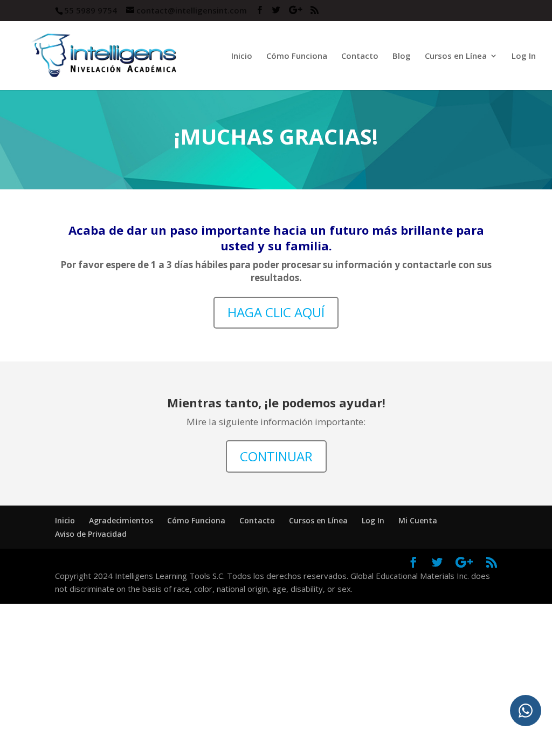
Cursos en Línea (318, 520)
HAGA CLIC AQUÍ (276, 312)
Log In (524, 56)
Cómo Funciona (296, 56)
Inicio (241, 56)
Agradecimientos (121, 520)
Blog (401, 56)
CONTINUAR (276, 456)
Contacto (359, 56)
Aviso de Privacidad (91, 534)
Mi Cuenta (417, 520)
